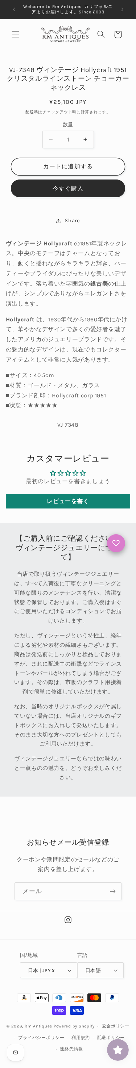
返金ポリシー (115, 1026)
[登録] (112, 891)
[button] (15, 34)
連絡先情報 (71, 1048)
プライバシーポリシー (41, 1037)
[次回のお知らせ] (122, 9)
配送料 (31, 112)
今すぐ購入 (68, 188)
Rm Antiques (38, 1026)
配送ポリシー (111, 1037)
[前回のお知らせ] (14, 9)
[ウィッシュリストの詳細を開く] (116, 543)
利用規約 (80, 1037)
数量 (68, 124)
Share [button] (72, 221)
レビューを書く (68, 501)
